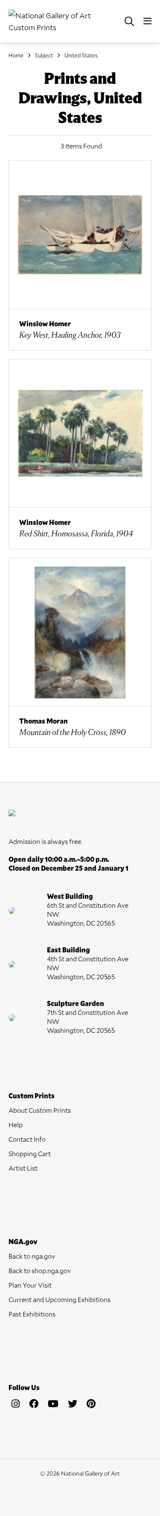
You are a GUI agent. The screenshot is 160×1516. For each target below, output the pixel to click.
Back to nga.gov (32, 1255)
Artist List (23, 1167)
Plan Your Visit (30, 1284)
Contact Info (27, 1138)
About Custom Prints (40, 1110)
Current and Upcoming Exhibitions (60, 1299)
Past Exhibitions (32, 1313)
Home (16, 55)
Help (16, 1124)
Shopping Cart (30, 1153)
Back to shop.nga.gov (40, 1270)
